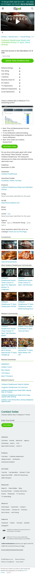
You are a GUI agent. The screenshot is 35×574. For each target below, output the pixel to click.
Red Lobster (5, 370)
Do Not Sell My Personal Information (12, 550)
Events (3, 494)
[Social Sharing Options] (2, 32)
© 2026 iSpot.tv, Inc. (7, 559)
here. (23, 546)
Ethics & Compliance (7, 562)
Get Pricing (15, 512)
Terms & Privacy (20, 559)
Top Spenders (13, 472)
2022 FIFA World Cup (21, 475)
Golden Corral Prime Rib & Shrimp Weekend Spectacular (17, 401)
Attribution (16, 459)
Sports (12, 443)
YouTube (18, 181)
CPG (17, 443)
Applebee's (5, 364)
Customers (14, 507)
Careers (23, 507)
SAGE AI (19, 446)
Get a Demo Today (9, 146)
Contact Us (15, 510)
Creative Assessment (16, 456)
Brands (11, 441)
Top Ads (4, 472)
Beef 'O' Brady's (7, 376)
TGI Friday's (5, 373)
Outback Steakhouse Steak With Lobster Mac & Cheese (16, 391)
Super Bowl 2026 (6, 475)
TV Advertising (6, 497)
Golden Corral (6, 367)
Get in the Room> (27, 4)
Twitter (11, 181)
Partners (24, 510)
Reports (4, 488)
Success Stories (6, 491)
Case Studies (12, 488)
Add (9, 214)
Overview (4, 441)
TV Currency (20, 494)
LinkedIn (26, 523)
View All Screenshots (9, 262)
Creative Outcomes (20, 491)
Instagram (4, 526)
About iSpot (5, 507)
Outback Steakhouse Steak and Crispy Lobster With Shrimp (15, 396)
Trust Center (19, 562)
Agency (26, 441)
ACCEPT (9, 572)
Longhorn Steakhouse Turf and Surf (14, 387)
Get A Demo (7, 425)
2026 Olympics (6, 478)
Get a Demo (5, 512)
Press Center (5, 510)
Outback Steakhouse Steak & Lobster (15, 384)
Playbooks (11, 494)
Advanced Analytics (8, 462)
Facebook (5, 181)
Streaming (4, 443)
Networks (19, 441)
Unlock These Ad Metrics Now (17, 61)
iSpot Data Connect (8, 446)
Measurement (6, 459)
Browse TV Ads (25, 472)
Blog (20, 488)
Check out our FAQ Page (17, 232)
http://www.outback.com (10, 203)
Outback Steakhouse (9, 174)
